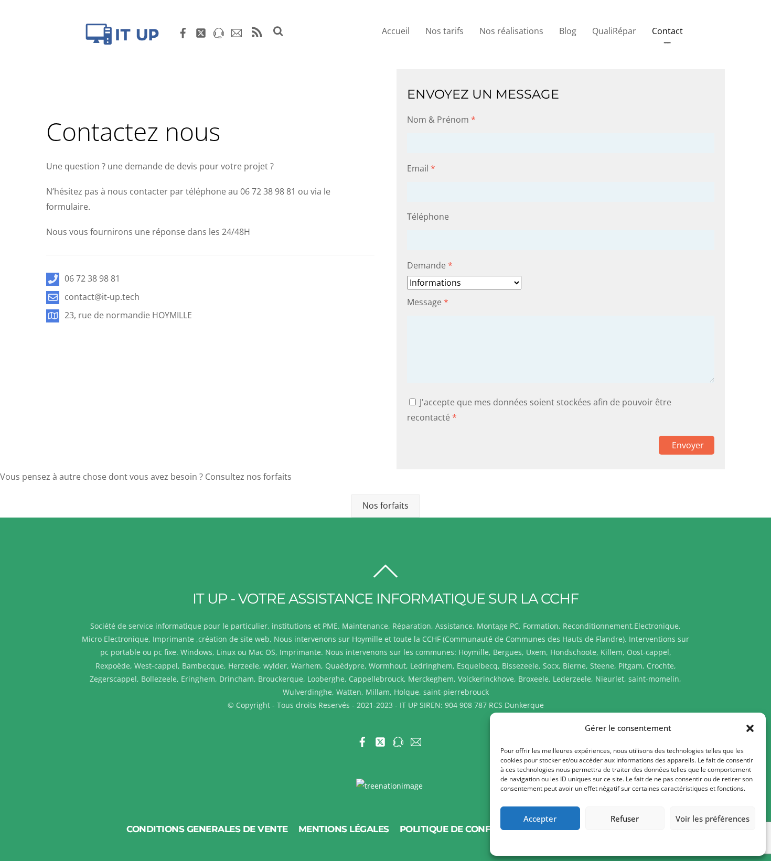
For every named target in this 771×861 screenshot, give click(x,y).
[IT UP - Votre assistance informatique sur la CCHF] (120, 41)
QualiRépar (614, 31)
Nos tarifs (444, 31)
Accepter (539, 818)
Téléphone (428, 216)
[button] (750, 728)
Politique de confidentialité (473, 829)
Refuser (625, 818)
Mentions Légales (343, 829)
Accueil (396, 31)
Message (427, 302)
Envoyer (688, 445)
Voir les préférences (712, 818)
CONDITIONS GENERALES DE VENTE (207, 829)
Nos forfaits (385, 505)
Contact (667, 31)
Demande (430, 265)
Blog (567, 31)
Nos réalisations (511, 31)
